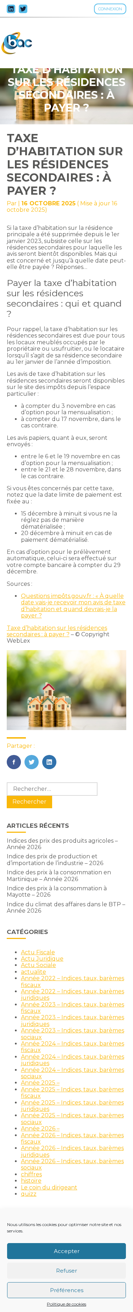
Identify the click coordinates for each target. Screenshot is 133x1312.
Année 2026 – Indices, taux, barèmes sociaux (72, 1164)
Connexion (110, 8)
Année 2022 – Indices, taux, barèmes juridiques (72, 994)
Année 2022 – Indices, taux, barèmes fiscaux (72, 981)
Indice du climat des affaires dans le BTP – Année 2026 (66, 907)
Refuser (66, 1270)
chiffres (31, 1174)
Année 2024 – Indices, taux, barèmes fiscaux (72, 1046)
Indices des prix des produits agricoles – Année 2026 (62, 844)
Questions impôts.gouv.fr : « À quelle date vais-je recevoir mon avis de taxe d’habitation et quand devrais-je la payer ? (73, 606)
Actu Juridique (42, 958)
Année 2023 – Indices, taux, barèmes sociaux (72, 1033)
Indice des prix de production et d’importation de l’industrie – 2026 (55, 859)
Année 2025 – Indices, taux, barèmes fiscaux (72, 1092)
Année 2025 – (40, 1082)
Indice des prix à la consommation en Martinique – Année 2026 (59, 875)
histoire (31, 1180)
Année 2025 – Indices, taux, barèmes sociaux (72, 1118)
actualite (33, 971)
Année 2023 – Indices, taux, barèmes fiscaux (72, 1007)
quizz (29, 1193)
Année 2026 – (40, 1128)
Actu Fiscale (38, 952)
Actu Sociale (38, 965)
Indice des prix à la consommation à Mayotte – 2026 (57, 891)
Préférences (66, 1290)
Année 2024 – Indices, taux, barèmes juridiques (72, 1060)
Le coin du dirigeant (49, 1187)
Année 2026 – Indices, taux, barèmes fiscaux (72, 1138)
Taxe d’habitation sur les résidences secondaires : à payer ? (57, 631)
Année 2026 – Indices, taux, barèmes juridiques (72, 1151)
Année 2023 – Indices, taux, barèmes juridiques (72, 1020)
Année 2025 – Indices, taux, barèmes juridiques (72, 1105)
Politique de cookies (66, 1304)
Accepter (66, 1251)
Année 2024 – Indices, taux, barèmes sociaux (72, 1073)
